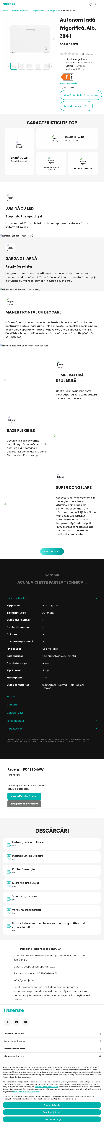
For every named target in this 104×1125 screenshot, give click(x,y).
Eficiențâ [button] (12, 696)
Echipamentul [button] (15, 720)
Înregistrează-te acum (24, 803)
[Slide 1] (13, 66)
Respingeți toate (52, 1112)
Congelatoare (38, 10)
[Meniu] (99, 4)
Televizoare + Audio (14, 1033)
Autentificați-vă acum (24, 796)
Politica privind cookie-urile (46, 1087)
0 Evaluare (87, 54)
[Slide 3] (30, 66)
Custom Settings (52, 1119)
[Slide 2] (21, 66)
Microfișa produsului (68, 83)
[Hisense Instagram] (16, 1022)
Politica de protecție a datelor (26, 1091)
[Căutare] (95, 4)
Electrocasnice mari (14, 1048)
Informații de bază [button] (18, 598)
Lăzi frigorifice (54, 10)
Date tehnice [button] (14, 728)
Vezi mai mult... (52, 551)
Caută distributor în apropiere (81, 95)
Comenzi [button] (12, 704)
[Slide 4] (38, 66)
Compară (69, 87)
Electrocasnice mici (14, 1056)
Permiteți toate (52, 1105)
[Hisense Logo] (44, 4)
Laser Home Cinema (14, 1041)
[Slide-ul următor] (53, 39)
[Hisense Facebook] (7, 1022)
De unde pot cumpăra (76, 106)
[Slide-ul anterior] (6, 39)
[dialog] (52, 1094)
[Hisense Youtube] (26, 1022)
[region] (30, 39)
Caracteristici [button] (15, 712)
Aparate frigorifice (20, 10)
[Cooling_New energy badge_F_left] (66, 80)
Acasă (5, 10)
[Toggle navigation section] (100, 1034)
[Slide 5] (46, 66)
